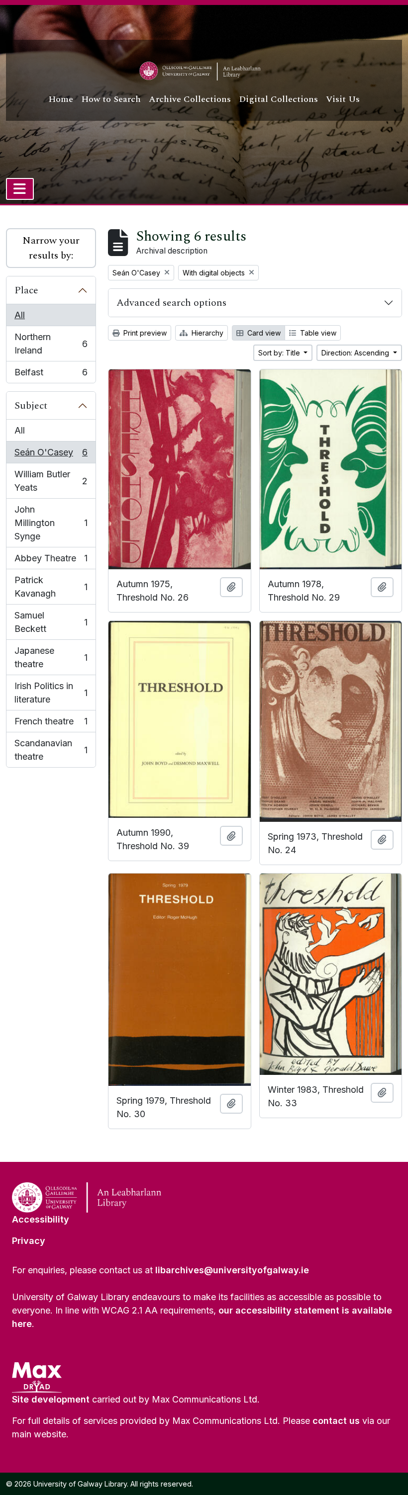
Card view (263, 333)
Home (60, 99)
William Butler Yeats (51, 481)
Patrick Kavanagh (51, 587)
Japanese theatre (51, 657)
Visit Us (343, 99)
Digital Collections (278, 99)
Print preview (144, 333)
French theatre (51, 724)
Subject (30, 405)
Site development (51, 1399)
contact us (336, 1420)
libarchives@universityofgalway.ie (232, 1270)
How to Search (111, 99)
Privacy (28, 1240)
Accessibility (40, 1219)
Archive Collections (190, 99)
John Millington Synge (51, 522)
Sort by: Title (280, 353)
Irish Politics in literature (51, 692)
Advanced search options (171, 302)
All (19, 315)
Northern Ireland (51, 343)
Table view (317, 333)
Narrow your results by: (51, 248)
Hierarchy (206, 333)
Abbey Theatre (51, 561)
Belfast (51, 375)
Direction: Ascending (356, 353)
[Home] (204, 71)
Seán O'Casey (51, 455)
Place (26, 290)
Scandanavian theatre (51, 750)
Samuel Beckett (51, 622)
